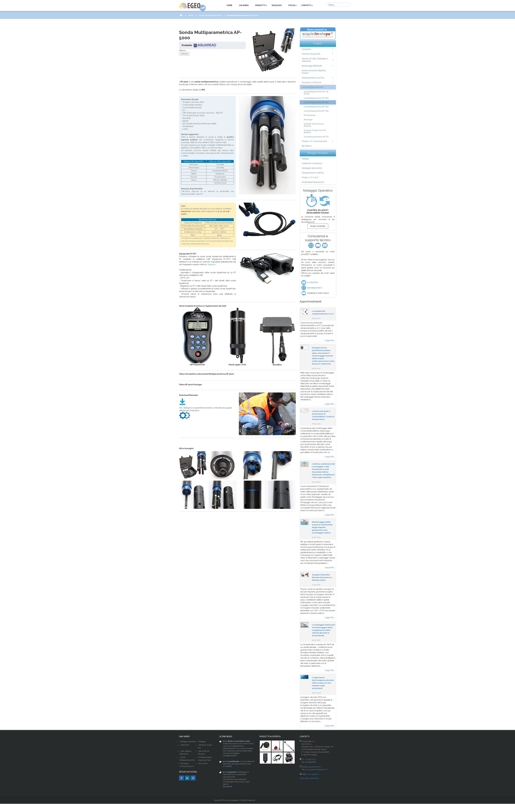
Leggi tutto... (330, 340)
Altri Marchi (306, 146)
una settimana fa (229, 756)
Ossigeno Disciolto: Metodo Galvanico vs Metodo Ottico (322, 577)
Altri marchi (203, 763)
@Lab (225, 741)
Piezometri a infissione (311, 82)
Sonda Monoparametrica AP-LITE (316, 137)
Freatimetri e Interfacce (312, 163)
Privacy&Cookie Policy (309, 778)
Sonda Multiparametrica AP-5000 (316, 102)
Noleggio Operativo (188, 742)
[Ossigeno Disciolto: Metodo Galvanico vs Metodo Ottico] (304, 574)
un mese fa (227, 766)
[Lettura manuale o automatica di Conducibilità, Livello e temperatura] (304, 410)
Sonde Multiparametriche (210, 15)
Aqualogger (308, 119)
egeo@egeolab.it (314, 288)
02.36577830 (312, 282)
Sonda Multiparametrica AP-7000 (316, 111)
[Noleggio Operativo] (318, 200)
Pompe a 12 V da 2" (310, 177)
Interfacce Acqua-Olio (311, 54)
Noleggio (305, 158)
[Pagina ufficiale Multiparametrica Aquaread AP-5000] (184, 415)
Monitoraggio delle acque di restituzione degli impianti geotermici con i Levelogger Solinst (322, 527)
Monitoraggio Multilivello (312, 66)
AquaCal (211, 264)
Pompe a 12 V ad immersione (314, 141)
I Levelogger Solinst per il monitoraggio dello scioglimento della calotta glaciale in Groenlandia (323, 630)
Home (191, 15)
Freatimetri (306, 49)
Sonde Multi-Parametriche (313, 182)
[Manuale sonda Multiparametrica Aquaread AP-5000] (182, 401)
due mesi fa (227, 786)
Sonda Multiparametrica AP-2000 (316, 98)
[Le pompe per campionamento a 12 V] (304, 312)
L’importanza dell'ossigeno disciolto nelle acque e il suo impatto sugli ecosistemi (323, 682)
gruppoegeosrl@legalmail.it (317, 769)
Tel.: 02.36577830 (309, 759)
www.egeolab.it (313, 774)
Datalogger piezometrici (312, 168)
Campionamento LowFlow (313, 172)
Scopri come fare (317, 226)
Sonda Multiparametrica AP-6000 (316, 107)
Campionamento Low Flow (313, 77)
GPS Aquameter (310, 115)
